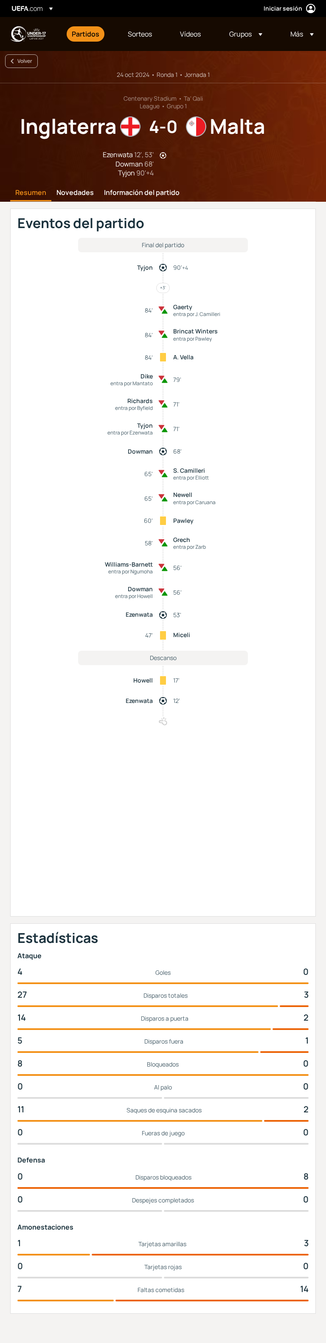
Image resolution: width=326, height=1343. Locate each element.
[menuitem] (89, 34)
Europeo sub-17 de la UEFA (28, 34)
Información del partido (142, 193)
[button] (246, 34)
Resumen (30, 193)
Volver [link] (24, 61)
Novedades (75, 193)
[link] (85, 34)
